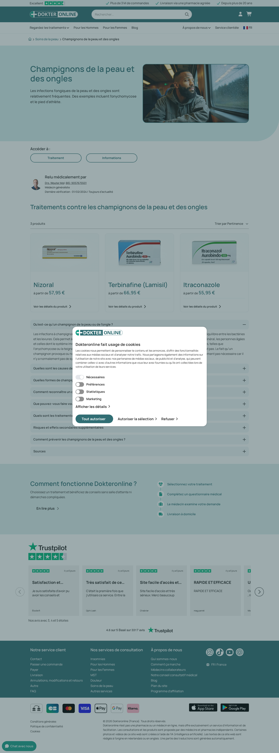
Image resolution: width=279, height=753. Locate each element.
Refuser (167, 419)
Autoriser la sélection (136, 419)
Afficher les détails (91, 406)
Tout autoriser (93, 419)
